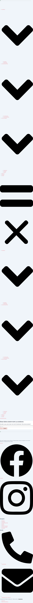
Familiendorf (5, 170)
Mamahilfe (4, 61)
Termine (4, 172)
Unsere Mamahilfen (6, 117)
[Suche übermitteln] (1, 428)
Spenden (3, 174)
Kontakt (3, 175)
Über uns (3, 173)
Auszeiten (4, 171)
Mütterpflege (5, 62)
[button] (16, 213)
